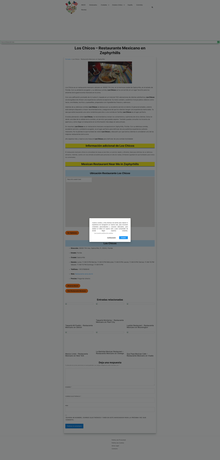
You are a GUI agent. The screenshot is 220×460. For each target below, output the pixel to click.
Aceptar (123, 237)
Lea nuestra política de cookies (103, 233)
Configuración (111, 237)
